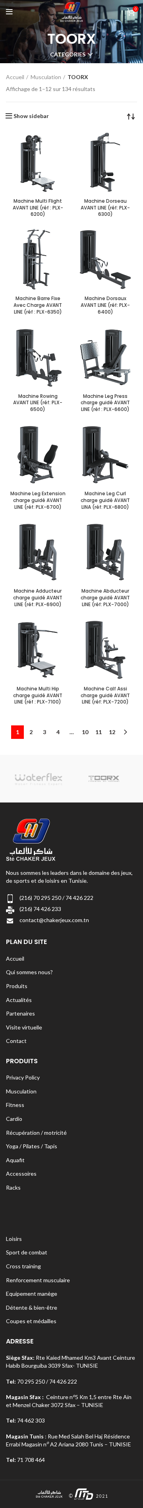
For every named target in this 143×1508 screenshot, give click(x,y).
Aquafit (15, 1160)
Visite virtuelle (24, 1027)
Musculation (46, 77)
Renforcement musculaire (38, 1280)
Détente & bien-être (31, 1307)
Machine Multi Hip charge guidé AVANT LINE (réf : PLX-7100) (37, 695)
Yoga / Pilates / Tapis (31, 1146)
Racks (13, 1187)
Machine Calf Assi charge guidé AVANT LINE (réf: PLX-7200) (105, 695)
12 (112, 732)
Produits (16, 986)
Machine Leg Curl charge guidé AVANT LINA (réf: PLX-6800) (105, 500)
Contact (16, 1040)
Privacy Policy (23, 1077)
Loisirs (14, 1238)
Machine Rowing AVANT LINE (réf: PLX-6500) (37, 403)
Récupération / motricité (36, 1132)
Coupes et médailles (31, 1321)
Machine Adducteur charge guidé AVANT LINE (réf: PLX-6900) (37, 597)
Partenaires (20, 1013)
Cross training (23, 1266)
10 (85, 732)
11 (98, 732)
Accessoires (21, 1173)
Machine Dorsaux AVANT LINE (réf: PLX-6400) (105, 305)
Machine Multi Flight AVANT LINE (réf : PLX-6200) (38, 208)
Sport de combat (26, 1252)
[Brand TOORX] (104, 779)
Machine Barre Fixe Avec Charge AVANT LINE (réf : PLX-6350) (38, 305)
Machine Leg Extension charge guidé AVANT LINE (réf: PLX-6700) (38, 500)
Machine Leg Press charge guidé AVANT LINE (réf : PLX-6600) (105, 403)
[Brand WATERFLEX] (38, 778)
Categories (67, 54)
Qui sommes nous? (29, 972)
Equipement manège (31, 1293)
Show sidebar (31, 116)
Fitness (15, 1104)
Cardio (14, 1118)
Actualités (19, 999)
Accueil (15, 77)
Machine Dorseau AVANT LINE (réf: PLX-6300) (105, 208)
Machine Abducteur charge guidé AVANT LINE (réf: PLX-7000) (105, 597)
